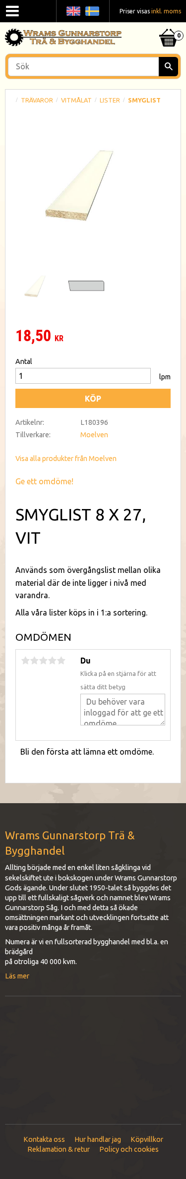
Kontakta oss (44, 1139)
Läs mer (17, 976)
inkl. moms (166, 11)
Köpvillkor (146, 1139)
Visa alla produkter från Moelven (66, 458)
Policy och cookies (129, 1149)
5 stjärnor (61, 660)
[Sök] (168, 66)
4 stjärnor (52, 660)
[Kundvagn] (168, 25)
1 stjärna (25, 660)
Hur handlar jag (97, 1139)
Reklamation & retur (58, 1149)
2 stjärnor (34, 660)
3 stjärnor (43, 660)
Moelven (94, 435)
